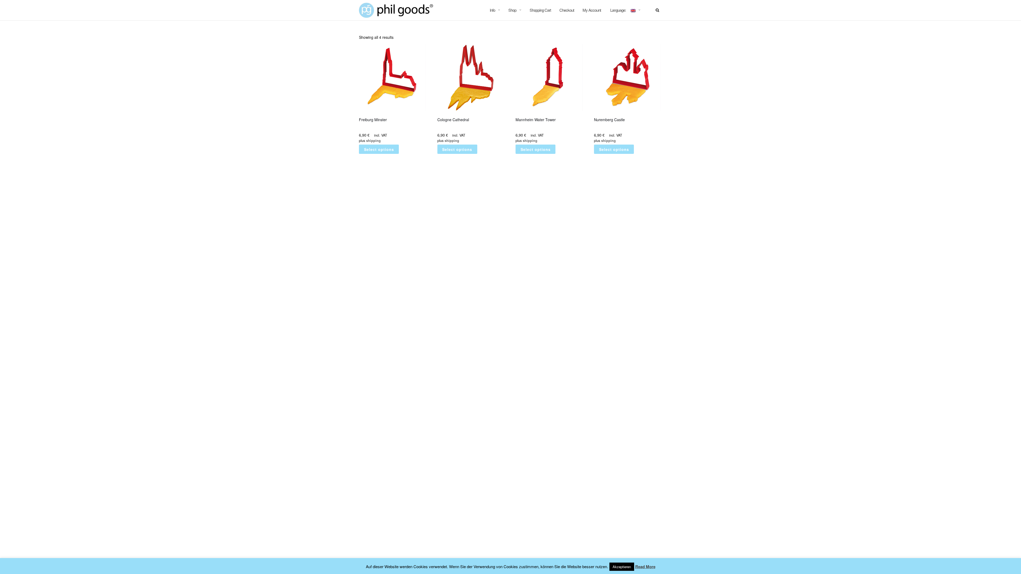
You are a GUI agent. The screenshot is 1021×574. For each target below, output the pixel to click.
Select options (379, 149)
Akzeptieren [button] (622, 566)
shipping (373, 140)
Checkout (566, 10)
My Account (592, 10)
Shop (512, 10)
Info (492, 10)
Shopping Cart (540, 10)
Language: (618, 10)
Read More (645, 566)
